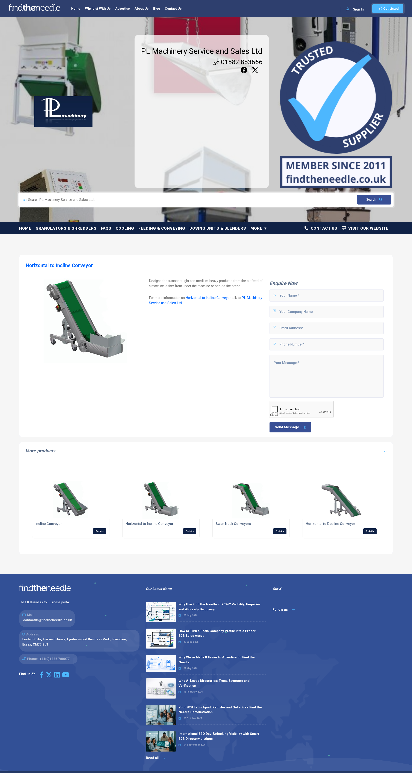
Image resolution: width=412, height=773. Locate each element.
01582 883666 (240, 62)
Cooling (125, 228)
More (256, 228)
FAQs (106, 228)
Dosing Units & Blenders (217, 228)
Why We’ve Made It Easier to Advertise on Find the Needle (217, 659)
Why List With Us (98, 9)
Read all (152, 758)
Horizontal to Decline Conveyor (330, 524)
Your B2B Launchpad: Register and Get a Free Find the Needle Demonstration (220, 709)
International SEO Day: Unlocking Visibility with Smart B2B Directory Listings (219, 736)
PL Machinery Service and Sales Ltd (201, 51)
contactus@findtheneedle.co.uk (47, 620)
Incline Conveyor (48, 524)
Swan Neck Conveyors (233, 524)
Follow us (281, 610)
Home (75, 9)
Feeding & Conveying (161, 228)
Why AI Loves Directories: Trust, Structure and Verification (214, 683)
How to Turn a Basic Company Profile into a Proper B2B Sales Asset (217, 633)
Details (99, 531)
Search (371, 200)
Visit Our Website (367, 228)
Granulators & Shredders (66, 228)
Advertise (122, 9)
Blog (156, 9)
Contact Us (173, 9)
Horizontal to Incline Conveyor (208, 298)
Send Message (287, 427)
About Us (141, 9)
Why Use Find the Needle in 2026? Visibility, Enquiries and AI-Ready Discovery (220, 606)
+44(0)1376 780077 (54, 659)
